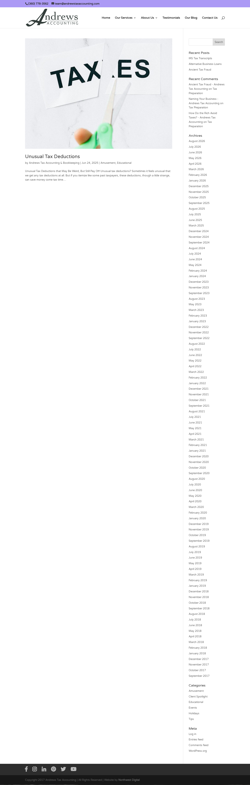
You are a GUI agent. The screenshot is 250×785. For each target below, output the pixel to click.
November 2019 (199, 529)
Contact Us (210, 18)
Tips (191, 719)
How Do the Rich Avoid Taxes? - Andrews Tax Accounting (203, 118)
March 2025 (196, 225)
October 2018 (197, 602)
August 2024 (197, 248)
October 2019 (197, 535)
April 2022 (195, 366)
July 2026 (195, 146)
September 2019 (199, 540)
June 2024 (195, 259)
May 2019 (195, 563)
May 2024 (195, 265)
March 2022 (196, 372)
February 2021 (198, 445)
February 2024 (198, 270)
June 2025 (195, 220)
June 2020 (195, 490)
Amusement (107, 162)
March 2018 (196, 642)
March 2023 (196, 310)
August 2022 (197, 343)
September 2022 (199, 338)
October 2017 (197, 670)
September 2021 (199, 405)
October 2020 (197, 467)
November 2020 (199, 462)
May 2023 (195, 304)
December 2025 (199, 186)
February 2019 (198, 580)
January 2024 (197, 276)
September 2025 (199, 203)
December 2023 (199, 281)
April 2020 (195, 501)
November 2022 (199, 332)
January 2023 (197, 321)
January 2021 (197, 450)
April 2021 (195, 434)
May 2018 (195, 631)
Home (106, 18)
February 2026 (198, 175)
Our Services (124, 18)
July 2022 (195, 349)
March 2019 (196, 574)
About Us (147, 18)
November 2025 (199, 192)
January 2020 (197, 518)
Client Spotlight (198, 696)
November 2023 (199, 287)
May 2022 (195, 360)
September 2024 (199, 242)
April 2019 (195, 569)
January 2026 (197, 180)
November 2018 (199, 597)
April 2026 (195, 163)
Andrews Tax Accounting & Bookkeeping (54, 162)
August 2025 (197, 208)
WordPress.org (198, 750)
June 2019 (195, 557)
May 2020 (195, 496)
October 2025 (197, 197)
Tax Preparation (198, 107)
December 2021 (199, 388)
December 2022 (199, 327)
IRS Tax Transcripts (200, 58)
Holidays (194, 713)
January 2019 (197, 585)
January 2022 (197, 383)
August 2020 (197, 479)
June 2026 (195, 152)
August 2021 (197, 411)
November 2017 (199, 664)
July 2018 (195, 619)
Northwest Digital (129, 780)
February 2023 (198, 315)
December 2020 (199, 456)
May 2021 (195, 428)
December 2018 (199, 591)
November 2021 (199, 394)
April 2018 (195, 636)
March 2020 (196, 507)
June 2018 (195, 625)
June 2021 (195, 422)
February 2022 (198, 377)
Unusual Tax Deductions (52, 156)
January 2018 (197, 653)
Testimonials (171, 18)
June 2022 (195, 355)
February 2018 (198, 647)
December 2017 (199, 659)
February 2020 (198, 512)
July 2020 (195, 484)
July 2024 (195, 253)
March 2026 (196, 169)
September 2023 (199, 293)
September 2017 (199, 676)
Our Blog (191, 18)
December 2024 (199, 231)
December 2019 (199, 524)
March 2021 (196, 439)
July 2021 (195, 417)
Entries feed (196, 739)
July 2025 (195, 214)
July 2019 (195, 552)
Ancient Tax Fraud (200, 69)
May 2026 (195, 158)
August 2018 (197, 614)
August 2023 (197, 298)
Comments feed (198, 745)
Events (193, 707)
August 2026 (197, 141)
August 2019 (197, 546)
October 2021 (197, 400)
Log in (192, 734)
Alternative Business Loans (205, 64)
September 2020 (199, 473)
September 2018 (199, 608)
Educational (124, 162)
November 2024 (199, 237)
